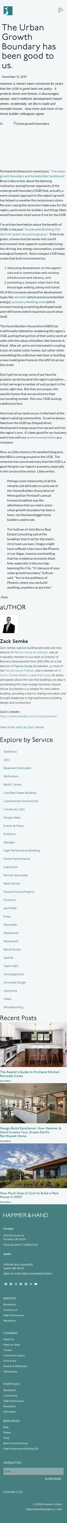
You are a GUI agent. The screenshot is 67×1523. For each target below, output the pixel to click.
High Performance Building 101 (21, 1448)
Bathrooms (11, 776)
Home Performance (17, 858)
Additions (10, 751)
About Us (8, 1339)
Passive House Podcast (19, 670)
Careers (7, 1349)
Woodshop (9, 1320)
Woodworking (13, 1007)
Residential (11, 933)
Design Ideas (12, 817)
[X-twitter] (30, 1284)
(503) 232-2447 (12, 1244)
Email (6, 1464)
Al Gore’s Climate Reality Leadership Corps (30, 673)
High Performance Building (22, 850)
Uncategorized (14, 974)
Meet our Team (11, 1344)
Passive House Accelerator (31, 652)
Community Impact (14, 1355)
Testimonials (10, 1371)
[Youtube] (35, 1284)
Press (7, 916)
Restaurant (11, 941)
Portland (9, 900)
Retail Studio (12, 949)
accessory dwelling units (28, 302)
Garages (9, 842)
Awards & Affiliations (15, 1366)
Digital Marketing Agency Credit (44, 1509)
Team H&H (11, 966)
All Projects (9, 1411)
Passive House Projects (19, 891)
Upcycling (10, 990)
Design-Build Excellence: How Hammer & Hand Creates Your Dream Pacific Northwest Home (30, 1132)
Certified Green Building (20, 792)
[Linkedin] (25, 1284)
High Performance (13, 1315)
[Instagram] (15, 1284)
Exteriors (10, 834)
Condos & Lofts (14, 809)
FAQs (6, 1437)
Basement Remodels (17, 768)
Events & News (14, 825)
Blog (5, 1427)
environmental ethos (41, 437)
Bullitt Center (13, 784)
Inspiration (11, 867)
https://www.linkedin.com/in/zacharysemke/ (28, 716)
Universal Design (15, 982)
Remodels (10, 924)
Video (7, 999)
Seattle (8, 957)
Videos (7, 1432)
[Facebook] (5, 1284)
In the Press (9, 1360)
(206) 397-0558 (12, 1273)
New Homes (12, 883)
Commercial (10, 1309)
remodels (20, 297)
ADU (7, 759)
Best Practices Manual (15, 1443)
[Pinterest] (20, 1284)
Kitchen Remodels (16, 875)
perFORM (10, 908)
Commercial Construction (21, 801)
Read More (5, 1081)
